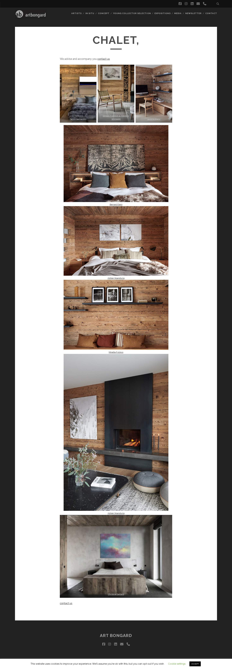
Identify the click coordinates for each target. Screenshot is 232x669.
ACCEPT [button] (195, 664)
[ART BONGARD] (30, 17)
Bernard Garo (116, 204)
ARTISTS (76, 13)
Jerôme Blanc (153, 119)
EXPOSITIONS (162, 13)
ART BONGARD (116, 635)
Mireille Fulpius (116, 352)
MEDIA (177, 13)
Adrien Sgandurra (116, 278)
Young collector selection (132, 13)
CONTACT (211, 13)
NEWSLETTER (193, 13)
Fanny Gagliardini (78, 119)
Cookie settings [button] (176, 663)
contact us (103, 58)
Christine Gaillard (116, 594)
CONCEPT (103, 13)
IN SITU (89, 13)
